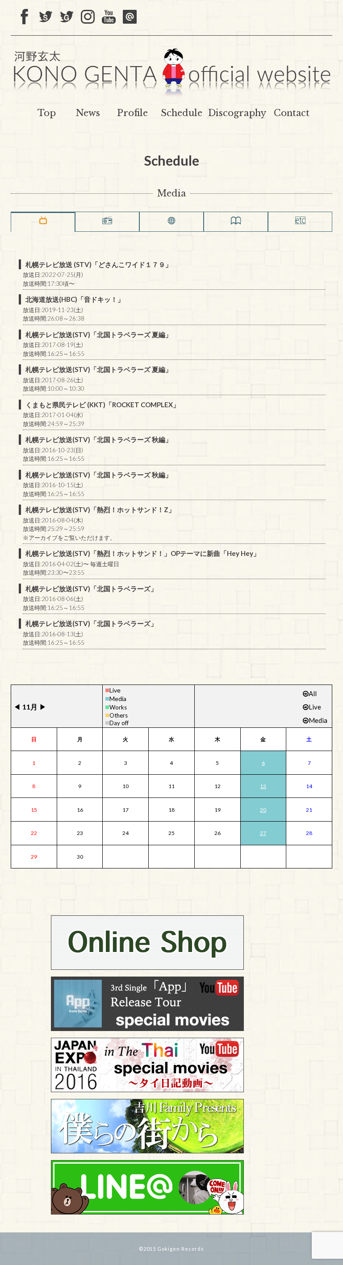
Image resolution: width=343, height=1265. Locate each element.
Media (117, 698)
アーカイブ (43, 537)
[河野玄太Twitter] (67, 17)
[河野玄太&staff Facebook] (25, 17)
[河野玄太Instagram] (88, 17)
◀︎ (17, 706)
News (88, 113)
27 (263, 833)
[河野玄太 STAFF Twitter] (46, 17)
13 (263, 786)
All (313, 693)
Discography (237, 113)
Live (115, 690)
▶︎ (42, 706)
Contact (292, 113)
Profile (132, 113)
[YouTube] (109, 17)
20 (263, 809)
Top (47, 113)
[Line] (130, 17)
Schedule (181, 113)
